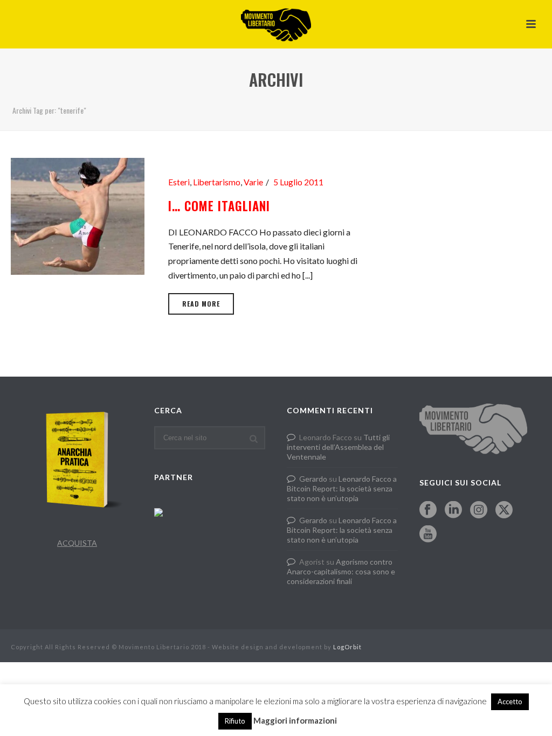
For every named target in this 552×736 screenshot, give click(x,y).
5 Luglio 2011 (298, 182)
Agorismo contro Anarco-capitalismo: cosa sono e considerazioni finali (341, 571)
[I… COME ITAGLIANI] (77, 215)
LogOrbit (347, 646)
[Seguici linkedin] (453, 510)
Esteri (179, 182)
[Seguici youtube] (428, 534)
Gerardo (313, 478)
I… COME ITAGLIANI (219, 206)
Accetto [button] (510, 701)
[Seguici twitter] (504, 510)
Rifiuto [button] (235, 721)
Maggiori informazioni (295, 720)
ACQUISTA (77, 542)
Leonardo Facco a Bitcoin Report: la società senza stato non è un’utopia (342, 488)
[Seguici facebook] (428, 510)
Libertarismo (216, 182)
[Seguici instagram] (478, 510)
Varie (253, 182)
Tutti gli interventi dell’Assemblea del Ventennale (338, 447)
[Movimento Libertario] (276, 24)
